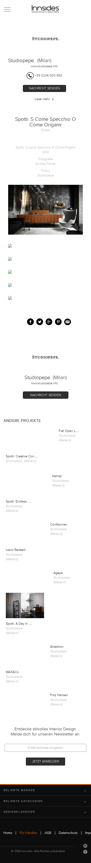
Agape (58, 573)
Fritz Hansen (59, 695)
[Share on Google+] (48, 320)
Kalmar (57, 476)
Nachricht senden (44, 88)
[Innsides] (45, 9)
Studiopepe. (21, 61)
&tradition (57, 647)
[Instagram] (85, 846)
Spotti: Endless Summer (22, 501)
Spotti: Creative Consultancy (26, 456)
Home (8, 833)
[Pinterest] (85, 852)
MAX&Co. (12, 672)
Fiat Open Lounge (72, 431)
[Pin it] (57, 320)
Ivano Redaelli (16, 550)
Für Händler (28, 833)
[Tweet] (38, 320)
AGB (48, 833)
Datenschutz (68, 833)
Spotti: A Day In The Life (23, 624)
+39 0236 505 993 (48, 76)
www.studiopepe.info (44, 66)
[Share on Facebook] (29, 320)
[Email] (66, 320)
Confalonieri (58, 524)
